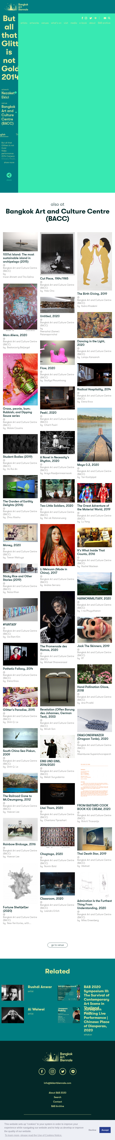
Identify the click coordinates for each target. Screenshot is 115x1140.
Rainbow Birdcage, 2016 (19, 844)
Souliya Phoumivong (55, 380)
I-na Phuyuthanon (91, 611)
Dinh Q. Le (12, 722)
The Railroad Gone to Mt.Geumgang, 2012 (17, 797)
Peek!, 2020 (48, 412)
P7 (82, 658)
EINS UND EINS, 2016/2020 (50, 763)
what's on (56, 23)
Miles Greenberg (90, 920)
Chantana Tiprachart (55, 820)
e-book (83, 23)
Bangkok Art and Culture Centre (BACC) (8, 115)
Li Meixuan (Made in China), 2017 (53, 571)
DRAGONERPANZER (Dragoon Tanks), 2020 (92, 737)
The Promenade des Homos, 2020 (53, 648)
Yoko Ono (49, 291)
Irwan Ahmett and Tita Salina (18, 277)
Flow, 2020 (47, 368)
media (74, 23)
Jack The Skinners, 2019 (93, 646)
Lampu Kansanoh (90, 357)
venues (45, 23)
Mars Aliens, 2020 (15, 335)
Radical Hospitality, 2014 (94, 389)
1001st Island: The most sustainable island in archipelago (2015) (18, 258)
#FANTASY (9, 624)
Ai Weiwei (36, 1009)
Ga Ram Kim (13, 637)
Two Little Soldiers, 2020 (56, 505)
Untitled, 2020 (50, 316)
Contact (57, 1101)
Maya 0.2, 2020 (88, 465)
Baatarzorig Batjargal (18, 347)
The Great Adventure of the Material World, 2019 (93, 507)
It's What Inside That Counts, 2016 (91, 552)
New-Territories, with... (19, 923)
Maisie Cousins (15, 428)
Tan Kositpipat (88, 477)
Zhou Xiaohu (13, 517)
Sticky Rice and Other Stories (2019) (17, 578)
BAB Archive (57, 1106)
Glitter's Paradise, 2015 (19, 710)
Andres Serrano (52, 585)
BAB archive (104, 23)
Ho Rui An (12, 469)
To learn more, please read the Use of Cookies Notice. (33, 1135)
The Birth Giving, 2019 (92, 293)
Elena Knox (13, 681)
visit (66, 23)
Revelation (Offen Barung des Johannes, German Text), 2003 (57, 713)
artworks (34, 23)
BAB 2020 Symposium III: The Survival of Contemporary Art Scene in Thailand (96, 997)
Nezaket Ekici (8, 95)
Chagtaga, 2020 (51, 854)
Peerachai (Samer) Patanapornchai (49, 333)
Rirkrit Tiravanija (90, 821)
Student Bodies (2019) (17, 456)
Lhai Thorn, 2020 (51, 808)
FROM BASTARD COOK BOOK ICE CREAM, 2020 (94, 807)
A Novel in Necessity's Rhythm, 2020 (54, 459)
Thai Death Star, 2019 (91, 853)
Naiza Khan (13, 592)
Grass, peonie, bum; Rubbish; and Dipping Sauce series (17, 412)
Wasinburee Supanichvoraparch (94, 754)
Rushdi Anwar (40, 987)
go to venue (57, 945)
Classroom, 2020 (51, 898)
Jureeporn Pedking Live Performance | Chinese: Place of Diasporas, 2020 (96, 1019)
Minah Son (49, 729)
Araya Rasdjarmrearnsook (58, 473)
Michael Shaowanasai (55, 662)
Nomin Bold (50, 866)
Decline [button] (92, 1130)
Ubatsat (85, 866)
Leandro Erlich (51, 911)
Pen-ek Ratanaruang (55, 518)
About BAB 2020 (57, 1092)
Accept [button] (105, 1130)
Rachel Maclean (89, 566)
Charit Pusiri (51, 425)
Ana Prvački (87, 703)
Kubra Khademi (89, 306)
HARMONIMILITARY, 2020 (94, 598)
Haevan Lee (13, 812)
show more (9, 162)
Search (57, 1097)
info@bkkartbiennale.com (57, 1083)
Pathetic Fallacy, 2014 (18, 668)
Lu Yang (85, 521)
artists (24, 23)
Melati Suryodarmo (54, 777)
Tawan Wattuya (15, 557)
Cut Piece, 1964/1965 (54, 278)
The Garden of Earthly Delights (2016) (18, 503)
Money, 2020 (12, 545)
